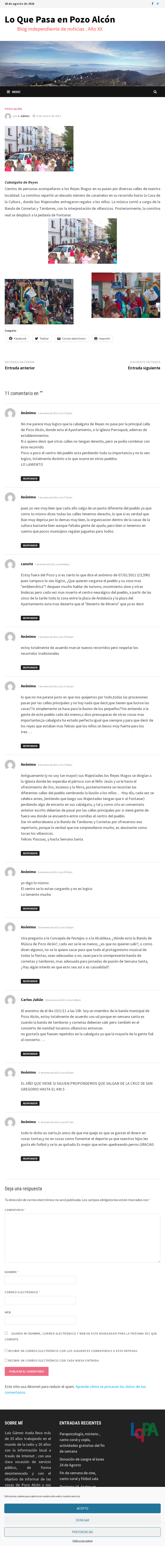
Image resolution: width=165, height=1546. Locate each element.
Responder (30, 478)
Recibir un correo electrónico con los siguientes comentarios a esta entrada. (73, 1351)
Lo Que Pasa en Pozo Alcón (60, 19)
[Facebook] (153, 3)
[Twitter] (157, 3)
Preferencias (82, 1532)
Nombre (12, 1272)
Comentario (15, 1210)
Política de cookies (83, 1540)
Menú (16, 92)
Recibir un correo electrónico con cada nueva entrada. (54, 1360)
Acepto (82, 1508)
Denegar (82, 1520)
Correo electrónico (23, 1292)
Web (8, 1312)
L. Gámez (24, 116)
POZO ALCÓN (13, 109)
